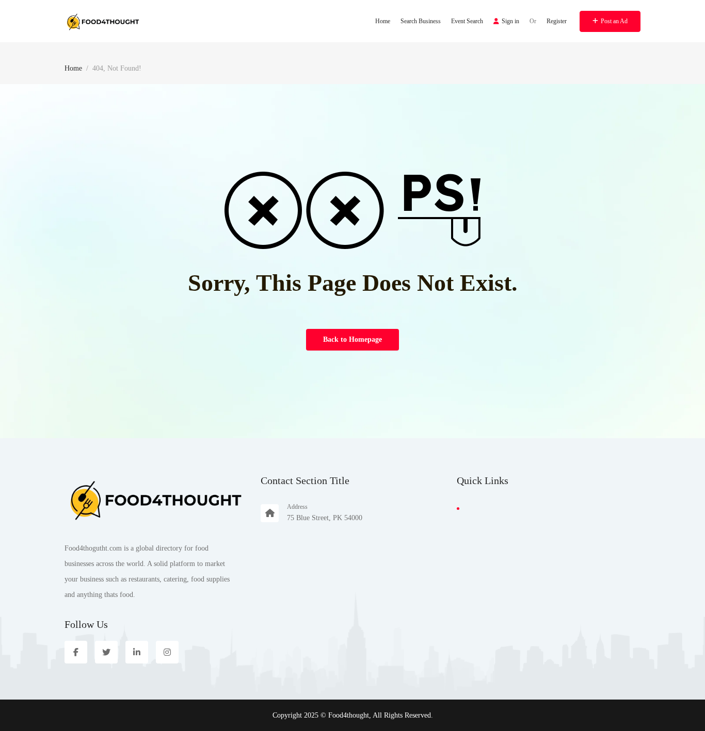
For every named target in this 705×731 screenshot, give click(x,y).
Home (382, 21)
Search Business (420, 21)
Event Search (467, 21)
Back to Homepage (352, 339)
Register (557, 21)
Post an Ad (614, 21)
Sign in (510, 21)
